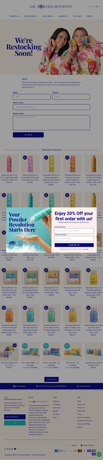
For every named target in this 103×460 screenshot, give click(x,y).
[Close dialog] (95, 209)
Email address (60, 227)
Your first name (60, 234)
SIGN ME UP (74, 245)
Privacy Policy (86, 249)
